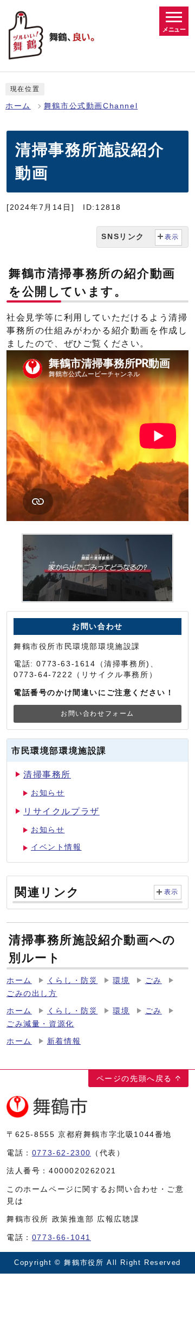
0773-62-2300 (61, 1152)
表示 (171, 892)
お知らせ (47, 793)
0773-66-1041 (61, 1237)
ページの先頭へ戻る (134, 1078)
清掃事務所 (47, 774)
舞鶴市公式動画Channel (91, 106)
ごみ (153, 980)
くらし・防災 (72, 980)
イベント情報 (56, 847)
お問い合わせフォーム (97, 713)
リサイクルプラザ (61, 811)
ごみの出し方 (31, 994)
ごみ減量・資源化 (40, 1024)
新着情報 (64, 1041)
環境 (121, 980)
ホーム (18, 106)
